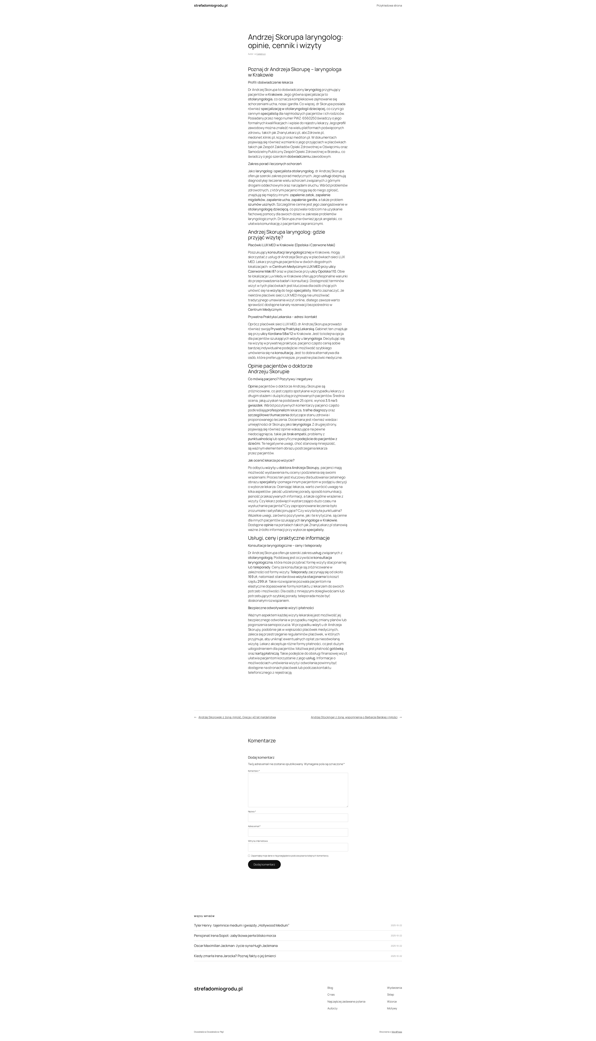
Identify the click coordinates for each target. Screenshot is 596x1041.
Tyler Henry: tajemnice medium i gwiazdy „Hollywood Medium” (241, 925)
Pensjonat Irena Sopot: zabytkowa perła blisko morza (235, 936)
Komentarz (254, 770)
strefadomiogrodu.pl (211, 5)
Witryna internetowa (258, 840)
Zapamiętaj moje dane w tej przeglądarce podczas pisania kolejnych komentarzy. (290, 855)
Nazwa (252, 811)
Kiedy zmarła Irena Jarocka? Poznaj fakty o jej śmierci (235, 956)
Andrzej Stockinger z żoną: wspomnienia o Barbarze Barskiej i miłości (354, 717)
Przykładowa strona (389, 5)
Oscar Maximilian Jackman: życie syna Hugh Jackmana (236, 946)
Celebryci (261, 53)
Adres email (254, 826)
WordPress (397, 1031)
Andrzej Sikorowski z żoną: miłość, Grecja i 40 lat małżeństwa (237, 717)
